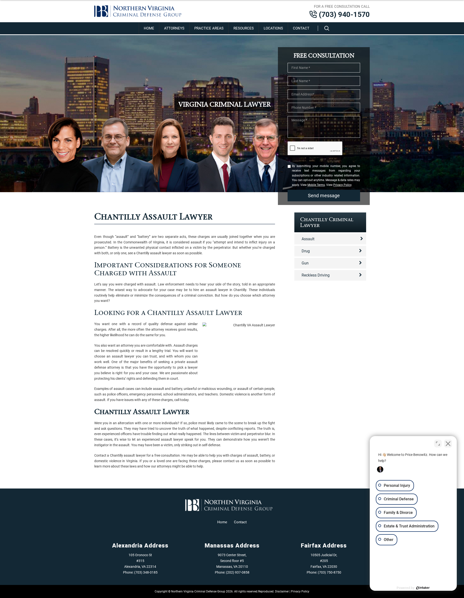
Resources (243, 28)
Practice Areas (209, 28)
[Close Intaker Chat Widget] (448, 443)
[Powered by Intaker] (423, 587)
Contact (301, 28)
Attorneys (174, 28)
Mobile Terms (316, 185)
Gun (305, 263)
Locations (273, 28)
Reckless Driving (316, 275)
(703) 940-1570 (344, 14)
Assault (308, 239)
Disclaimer (282, 591)
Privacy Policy (342, 185)
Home (149, 28)
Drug (306, 251)
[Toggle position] (438, 443)
